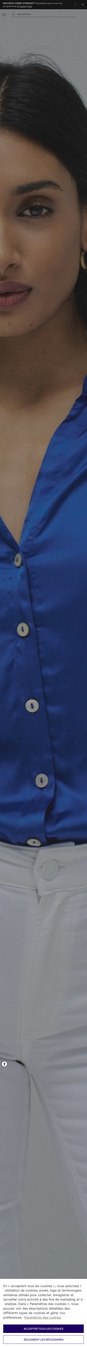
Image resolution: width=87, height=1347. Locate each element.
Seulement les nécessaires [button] (44, 1339)
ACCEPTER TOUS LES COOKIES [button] (43, 1328)
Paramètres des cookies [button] (42, 1317)
